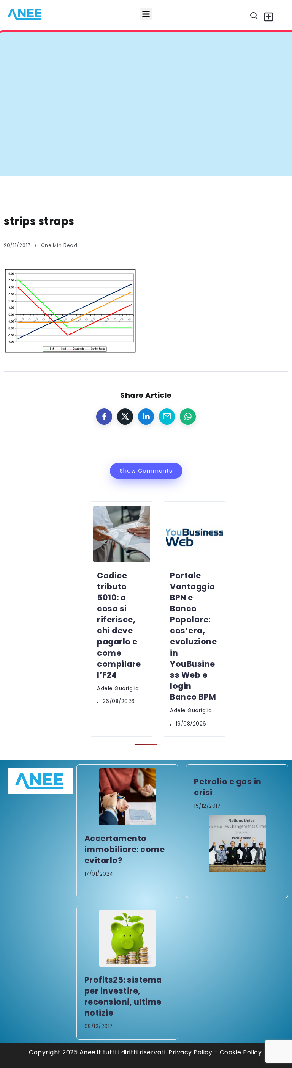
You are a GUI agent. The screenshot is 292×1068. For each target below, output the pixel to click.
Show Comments (146, 470)
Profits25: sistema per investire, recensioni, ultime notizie (123, 996)
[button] (146, 14)
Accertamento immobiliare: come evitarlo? (124, 849)
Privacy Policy (190, 1052)
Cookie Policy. (241, 1052)
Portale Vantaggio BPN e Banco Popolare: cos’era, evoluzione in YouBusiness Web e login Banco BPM (193, 636)
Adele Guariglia (118, 688)
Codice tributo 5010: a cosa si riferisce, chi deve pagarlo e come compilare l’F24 (153, 46)
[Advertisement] (146, 119)
